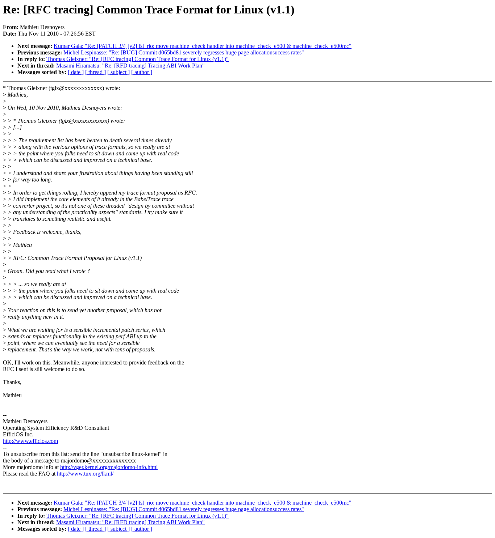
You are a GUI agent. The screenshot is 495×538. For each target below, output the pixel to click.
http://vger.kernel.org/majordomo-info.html (109, 467)
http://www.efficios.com (30, 441)
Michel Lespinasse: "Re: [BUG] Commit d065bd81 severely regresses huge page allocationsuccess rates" (183, 52)
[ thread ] (95, 72)
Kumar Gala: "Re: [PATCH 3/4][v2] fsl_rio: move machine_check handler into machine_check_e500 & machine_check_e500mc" (203, 46)
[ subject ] (118, 72)
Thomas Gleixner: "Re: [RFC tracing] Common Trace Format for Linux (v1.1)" (137, 59)
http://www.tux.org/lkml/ (85, 473)
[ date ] (76, 72)
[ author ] (141, 72)
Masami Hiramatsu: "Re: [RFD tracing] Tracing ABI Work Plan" (130, 65)
